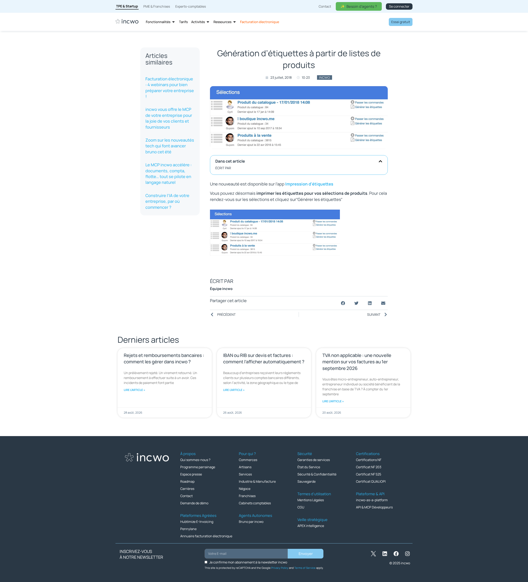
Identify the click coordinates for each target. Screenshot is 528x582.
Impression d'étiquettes (309, 184)
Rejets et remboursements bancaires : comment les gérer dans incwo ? (164, 358)
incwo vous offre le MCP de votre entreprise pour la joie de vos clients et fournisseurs (168, 118)
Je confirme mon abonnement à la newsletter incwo (248, 562)
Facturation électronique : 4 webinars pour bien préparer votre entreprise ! (169, 87)
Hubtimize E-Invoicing (196, 521)
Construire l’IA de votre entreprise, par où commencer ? (167, 201)
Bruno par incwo (251, 521)
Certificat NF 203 (368, 467)
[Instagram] (407, 554)
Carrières (187, 488)
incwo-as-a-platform (372, 500)
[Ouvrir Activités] (208, 22)
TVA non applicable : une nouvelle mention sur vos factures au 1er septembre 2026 (356, 361)
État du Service (308, 467)
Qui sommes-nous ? (195, 460)
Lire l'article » (134, 390)
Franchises (247, 496)
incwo (324, 77)
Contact (186, 496)
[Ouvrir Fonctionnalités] (173, 22)
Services (245, 474)
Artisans (245, 467)
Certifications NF (368, 460)
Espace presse (191, 474)
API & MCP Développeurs (374, 507)
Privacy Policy (279, 568)
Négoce (244, 488)
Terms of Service (305, 568)
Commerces (248, 460)
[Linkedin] (385, 554)
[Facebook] (396, 554)
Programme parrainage (197, 467)
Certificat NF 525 (368, 474)
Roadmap (187, 481)
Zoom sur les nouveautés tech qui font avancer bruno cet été (169, 146)
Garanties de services (313, 460)
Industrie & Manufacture (257, 481)
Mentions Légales (310, 500)
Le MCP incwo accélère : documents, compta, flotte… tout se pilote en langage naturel (168, 173)
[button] (380, 161)
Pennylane (188, 529)
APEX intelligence (310, 525)
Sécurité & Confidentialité (316, 474)
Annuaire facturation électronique (206, 536)
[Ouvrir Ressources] (234, 22)
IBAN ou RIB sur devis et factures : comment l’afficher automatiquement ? (263, 358)
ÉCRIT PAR (223, 168)
